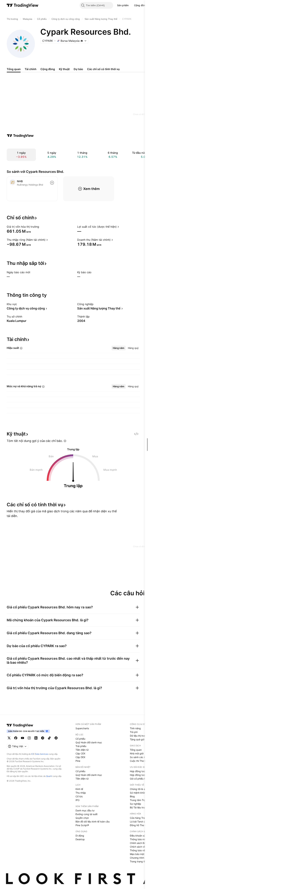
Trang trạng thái (139, 861)
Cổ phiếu (80, 738)
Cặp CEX (80, 753)
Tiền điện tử (82, 749)
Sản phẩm (123, 5)
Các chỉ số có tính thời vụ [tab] (103, 69)
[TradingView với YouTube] (22, 738)
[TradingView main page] (20, 725)
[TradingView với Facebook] (15, 738)
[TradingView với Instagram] (29, 738)
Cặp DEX (80, 757)
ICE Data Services (39, 754)
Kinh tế (79, 789)
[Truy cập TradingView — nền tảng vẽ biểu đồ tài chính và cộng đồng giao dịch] (20, 135)
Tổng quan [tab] (14, 69)
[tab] (118, 348)
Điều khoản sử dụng (141, 835)
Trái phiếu (81, 746)
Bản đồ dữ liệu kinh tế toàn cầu (93, 821)
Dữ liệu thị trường (139, 735)
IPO (78, 800)
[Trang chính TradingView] (22, 5)
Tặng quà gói (137, 739)
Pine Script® (82, 825)
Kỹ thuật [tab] (64, 69)
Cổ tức (79, 796)
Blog (132, 796)
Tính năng (135, 728)
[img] (81, 40)
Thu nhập (81, 792)
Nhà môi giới (136, 753)
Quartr (49, 776)
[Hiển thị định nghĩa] (41, 226)
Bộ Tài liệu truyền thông (143, 807)
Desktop (80, 839)
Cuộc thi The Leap (140, 760)
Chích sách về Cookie (142, 846)
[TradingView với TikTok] (49, 738)
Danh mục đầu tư (85, 810)
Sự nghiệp (135, 803)
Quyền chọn (82, 817)
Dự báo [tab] (78, 69)
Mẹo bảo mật (137, 854)
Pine (78, 760)
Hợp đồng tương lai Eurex (144, 774)
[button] (131, 5)
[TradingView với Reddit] (56, 738)
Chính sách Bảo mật (141, 843)
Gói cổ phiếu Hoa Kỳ (141, 778)
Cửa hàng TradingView (142, 817)
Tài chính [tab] (30, 69)
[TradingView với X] (9, 738)
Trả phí (133, 732)
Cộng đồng (140, 5)
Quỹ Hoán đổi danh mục (89, 742)
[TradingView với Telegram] (42, 738)
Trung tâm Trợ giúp (140, 800)
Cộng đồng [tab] (47, 69)
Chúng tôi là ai (138, 789)
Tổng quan (136, 749)
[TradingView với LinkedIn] (36, 738)
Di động (80, 835)
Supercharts (82, 728)
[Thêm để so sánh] (52, 183)
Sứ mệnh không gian (141, 792)
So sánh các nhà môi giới (143, 757)
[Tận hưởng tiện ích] (136, 434)
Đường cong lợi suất (87, 814)
